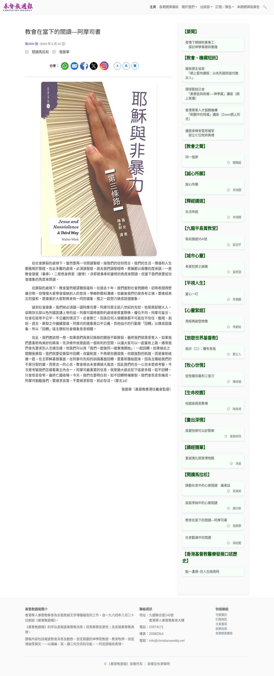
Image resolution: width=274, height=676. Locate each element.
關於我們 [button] (188, 7)
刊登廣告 (221, 614)
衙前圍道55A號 (196, 239)
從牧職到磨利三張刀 (199, 376)
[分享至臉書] (84, 66)
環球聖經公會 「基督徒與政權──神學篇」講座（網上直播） (212, 94)
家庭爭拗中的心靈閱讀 (201, 503)
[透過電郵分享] (74, 66)
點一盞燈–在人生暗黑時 (202, 571)
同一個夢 (191, 157)
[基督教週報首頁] (17, 7)
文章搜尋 (221, 624)
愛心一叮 (191, 294)
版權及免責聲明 (158, 664)
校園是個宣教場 (196, 403)
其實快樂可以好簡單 (199, 430)
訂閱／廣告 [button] (223, 7)
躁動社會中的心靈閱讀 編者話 (207, 485)
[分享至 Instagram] (104, 65)
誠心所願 (191, 184)
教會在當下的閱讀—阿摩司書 (206, 520)
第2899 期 (31, 44)
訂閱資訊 (221, 619)
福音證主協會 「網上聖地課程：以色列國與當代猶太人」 (211, 73)
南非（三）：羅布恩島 (200, 348)
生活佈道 (191, 212)
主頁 (153, 7)
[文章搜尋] (270, 7)
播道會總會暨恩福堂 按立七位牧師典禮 (199, 133)
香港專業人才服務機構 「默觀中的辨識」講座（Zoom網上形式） (212, 114)
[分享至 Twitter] (94, 66)
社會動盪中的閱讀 (198, 537)
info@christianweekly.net (167, 640)
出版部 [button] (205, 7)
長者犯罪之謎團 (196, 266)
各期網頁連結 (169, 7)
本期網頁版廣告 (248, 7)
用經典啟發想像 (196, 321)
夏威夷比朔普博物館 (199, 458)
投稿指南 (221, 628)
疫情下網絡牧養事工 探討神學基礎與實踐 (201, 45)
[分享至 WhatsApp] (65, 66)
